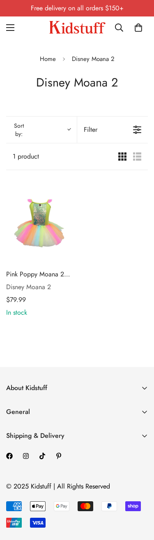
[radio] (122, 156)
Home (48, 58)
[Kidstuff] (77, 27)
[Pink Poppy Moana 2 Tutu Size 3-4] (40, 220)
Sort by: (19, 130)
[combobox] (121, 27)
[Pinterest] (58, 456)
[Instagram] (26, 456)
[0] (138, 27)
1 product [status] (26, 156)
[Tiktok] (42, 456)
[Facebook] (9, 456)
